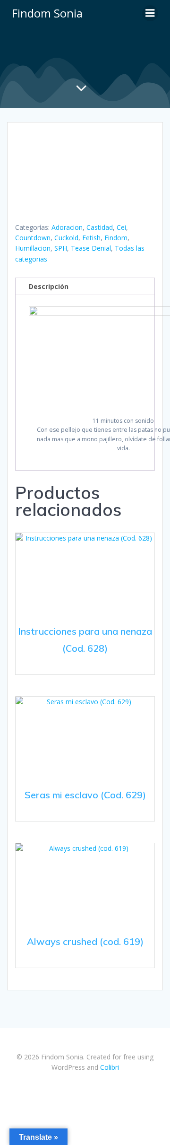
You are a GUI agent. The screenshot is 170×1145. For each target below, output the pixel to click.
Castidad (99, 227)
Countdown (33, 237)
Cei (121, 227)
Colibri (109, 1067)
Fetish (91, 237)
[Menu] (150, 13)
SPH (60, 248)
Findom (116, 237)
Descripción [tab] (48, 286)
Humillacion (33, 248)
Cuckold (66, 237)
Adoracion (67, 227)
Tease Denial (91, 248)
